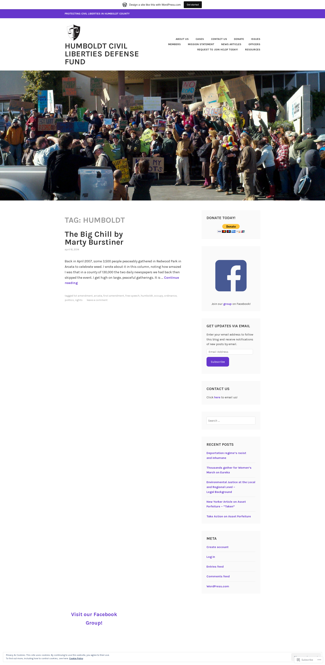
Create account (218, 547)
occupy (158, 295)
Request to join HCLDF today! (217, 49)
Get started (193, 4)
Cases (200, 39)
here (217, 397)
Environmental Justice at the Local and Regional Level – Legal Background (231, 486)
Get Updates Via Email (228, 326)
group (227, 304)
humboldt (147, 295)
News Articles (231, 44)
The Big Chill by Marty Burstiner (94, 238)
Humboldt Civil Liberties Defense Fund (102, 53)
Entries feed (215, 566)
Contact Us (219, 39)
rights (79, 300)
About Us (182, 39)
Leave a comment (97, 300)
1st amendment (83, 295)
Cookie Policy (76, 658)
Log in (211, 557)
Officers (254, 44)
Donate (239, 39)
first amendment (113, 295)
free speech (132, 295)
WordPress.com (218, 586)
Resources (252, 49)
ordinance (170, 295)
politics (69, 300)
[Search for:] (231, 420)
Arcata (98, 295)
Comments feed (218, 576)
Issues (255, 39)
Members (174, 44)
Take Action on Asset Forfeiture (229, 516)
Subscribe (218, 362)
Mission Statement (201, 44)
